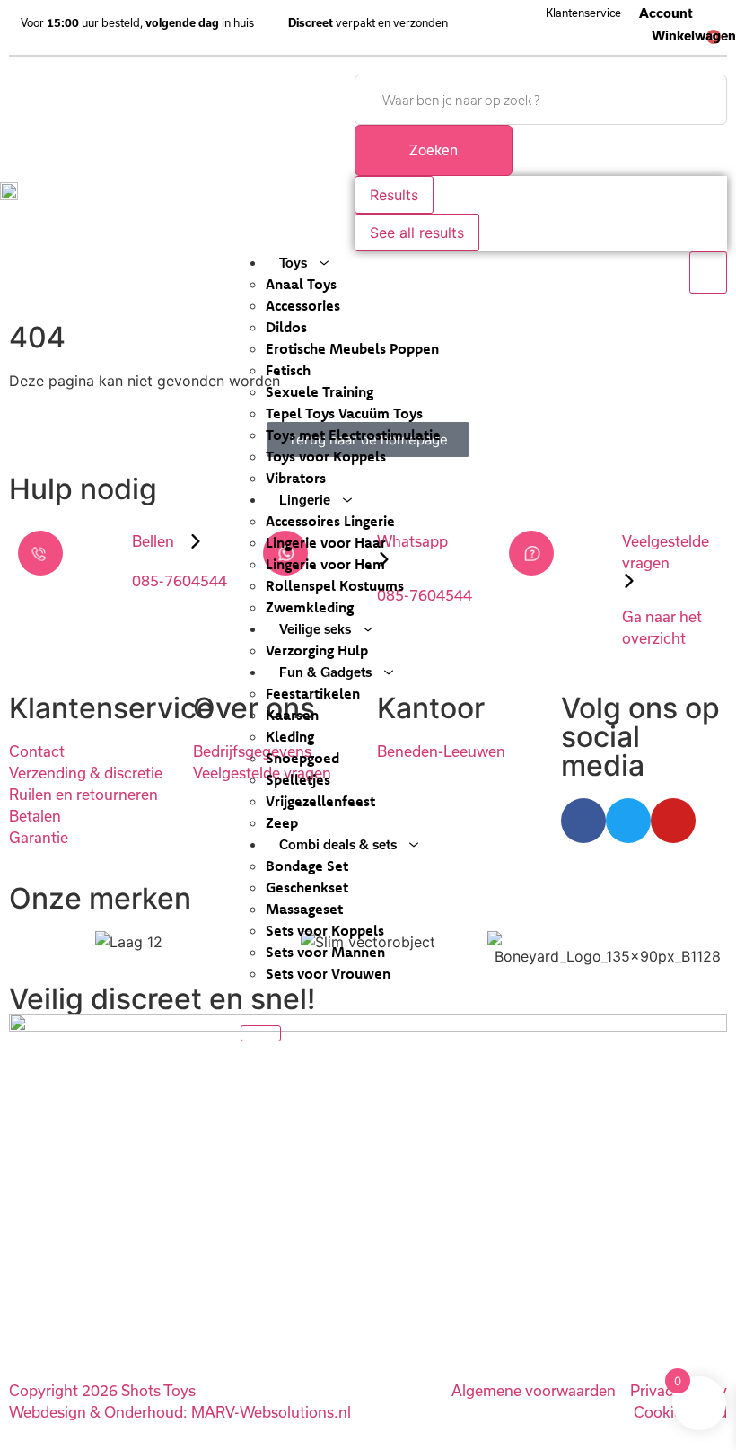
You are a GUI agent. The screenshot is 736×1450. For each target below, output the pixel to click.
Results (394, 195)
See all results (417, 233)
